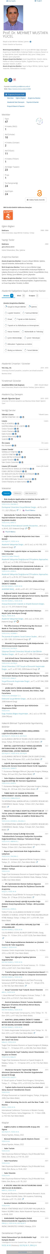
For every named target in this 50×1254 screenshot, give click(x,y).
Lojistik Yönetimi (14, 313)
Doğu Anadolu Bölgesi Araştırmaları (15, 714)
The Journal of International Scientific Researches (20, 526)
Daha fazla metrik (37, 200)
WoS (20, 295)
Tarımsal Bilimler (31, 313)
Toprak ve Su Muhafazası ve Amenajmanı (23, 325)
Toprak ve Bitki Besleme (26, 319)
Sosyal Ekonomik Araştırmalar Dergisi (15, 681)
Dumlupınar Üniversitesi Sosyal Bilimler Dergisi (19, 507)
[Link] (17, 510)
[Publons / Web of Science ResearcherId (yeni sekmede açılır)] (10, 80)
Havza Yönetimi (13, 331)
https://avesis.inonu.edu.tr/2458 (19, 89)
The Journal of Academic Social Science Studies (19, 636)
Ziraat (10, 319)
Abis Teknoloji (22, 1252)
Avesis (7, 295)
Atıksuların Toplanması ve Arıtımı (20, 344)
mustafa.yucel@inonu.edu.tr (20, 86)
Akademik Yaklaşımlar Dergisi (12, 544)
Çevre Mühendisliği (15, 338)
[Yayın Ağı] (39, 121)
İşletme (34, 307)
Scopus (33, 295)
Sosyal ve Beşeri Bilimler (17, 307)
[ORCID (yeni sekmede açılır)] (6, 80)
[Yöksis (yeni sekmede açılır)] (14, 79)
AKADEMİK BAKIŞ (8, 589)
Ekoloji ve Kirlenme (15, 350)
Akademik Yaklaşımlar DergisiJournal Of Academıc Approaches (25, 559)
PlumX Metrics (30, 510)
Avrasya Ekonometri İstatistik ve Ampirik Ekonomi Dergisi (23, 604)
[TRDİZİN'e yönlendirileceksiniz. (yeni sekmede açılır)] (20, 510)
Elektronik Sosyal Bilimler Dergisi (14, 699)
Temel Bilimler (32, 350)
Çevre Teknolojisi (33, 338)
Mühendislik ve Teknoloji (34, 331)
